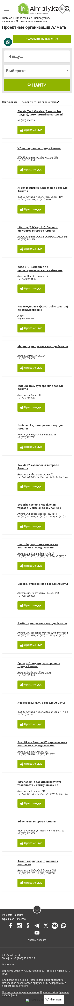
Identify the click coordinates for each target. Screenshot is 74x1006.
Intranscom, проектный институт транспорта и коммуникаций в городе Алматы (39, 785)
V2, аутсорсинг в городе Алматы (39, 148)
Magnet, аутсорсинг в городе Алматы (42, 346)
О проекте (8, 964)
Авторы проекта (37, 940)
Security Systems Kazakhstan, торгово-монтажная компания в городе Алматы (39, 508)
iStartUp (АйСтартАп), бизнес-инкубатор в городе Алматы (37, 229)
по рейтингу (29, 102)
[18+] (37, 8)
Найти (38, 85)
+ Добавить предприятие (42, 38)
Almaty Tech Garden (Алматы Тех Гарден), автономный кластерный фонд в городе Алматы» (40, 114)
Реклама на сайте (12, 915)
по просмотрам (47, 102)
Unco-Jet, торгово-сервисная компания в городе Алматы (37, 546)
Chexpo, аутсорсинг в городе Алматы (42, 583)
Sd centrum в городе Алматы (36, 821)
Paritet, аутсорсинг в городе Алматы (42, 623)
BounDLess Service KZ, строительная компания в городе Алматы (42, 744)
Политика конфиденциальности (20, 992)
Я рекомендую (32, 129)
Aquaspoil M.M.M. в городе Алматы (41, 702)
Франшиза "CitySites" (14, 919)
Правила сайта (49, 992)
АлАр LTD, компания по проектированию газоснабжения (39, 268)
